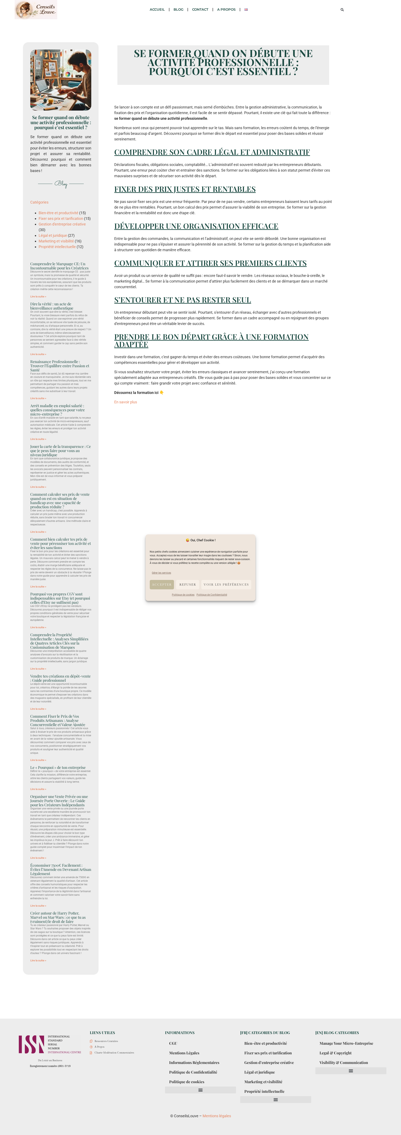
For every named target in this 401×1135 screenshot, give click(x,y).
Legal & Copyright (336, 1052)
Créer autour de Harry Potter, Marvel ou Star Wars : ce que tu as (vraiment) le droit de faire (58, 917)
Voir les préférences (226, 584)
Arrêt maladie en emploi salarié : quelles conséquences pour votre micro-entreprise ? (57, 410)
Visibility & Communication (344, 1062)
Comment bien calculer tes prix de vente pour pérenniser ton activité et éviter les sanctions (60, 543)
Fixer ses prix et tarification (61, 218)
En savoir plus (125, 402)
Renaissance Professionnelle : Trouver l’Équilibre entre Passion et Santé (59, 365)
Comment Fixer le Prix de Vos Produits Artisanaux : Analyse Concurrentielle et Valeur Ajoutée (57, 720)
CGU (173, 1043)
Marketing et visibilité (56, 241)
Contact (200, 9)
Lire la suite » (38, 296)
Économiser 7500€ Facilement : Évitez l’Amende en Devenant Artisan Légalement (60, 869)
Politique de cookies (183, 594)
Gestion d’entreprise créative (269, 1062)
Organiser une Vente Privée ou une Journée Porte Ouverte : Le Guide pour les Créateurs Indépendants (59, 800)
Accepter (162, 584)
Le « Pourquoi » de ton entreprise (58, 767)
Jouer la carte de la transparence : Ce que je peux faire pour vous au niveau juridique (60, 450)
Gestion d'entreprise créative (62, 224)
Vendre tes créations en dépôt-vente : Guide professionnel (60, 678)
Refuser (187, 584)
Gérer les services (161, 572)
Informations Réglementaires (194, 1062)
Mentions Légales (184, 1052)
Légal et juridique (53, 235)
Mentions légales (217, 1116)
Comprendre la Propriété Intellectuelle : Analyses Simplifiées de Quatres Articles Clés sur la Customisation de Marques (59, 641)
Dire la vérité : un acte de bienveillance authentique (51, 306)
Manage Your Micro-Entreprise (346, 1043)
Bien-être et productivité (58, 213)
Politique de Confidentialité (212, 594)
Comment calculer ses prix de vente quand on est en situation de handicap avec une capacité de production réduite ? (60, 500)
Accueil (157, 9)
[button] (342, 9)
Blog (178, 9)
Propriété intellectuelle (57, 247)
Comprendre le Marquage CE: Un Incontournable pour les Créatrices (59, 265)
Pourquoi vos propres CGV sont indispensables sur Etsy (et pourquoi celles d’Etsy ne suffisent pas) (60, 598)
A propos (226, 9)
